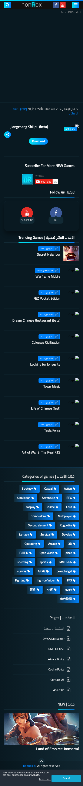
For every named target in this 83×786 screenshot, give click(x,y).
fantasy (24, 534)
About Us (58, 690)
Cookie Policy (56, 669)
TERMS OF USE (54, 649)
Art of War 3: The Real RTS (41, 452)
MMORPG (65, 562)
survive (21, 571)
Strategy (27, 488)
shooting (22, 562)
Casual (48, 488)
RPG (69, 498)
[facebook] (56, 5)
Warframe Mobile (48, 276)
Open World (47, 553)
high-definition (46, 580)
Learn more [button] (45, 779)
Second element (38, 525)
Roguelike (66, 525)
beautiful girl (64, 571)
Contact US (57, 679)
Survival (45, 534)
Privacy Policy (55, 659)
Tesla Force (52, 430)
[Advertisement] (41, 56)
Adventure (48, 498)
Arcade (52, 543)
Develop (67, 534)
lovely (68, 589)
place (69, 553)
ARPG (41, 571)
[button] (66, 778)
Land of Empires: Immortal (57, 748)
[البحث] (7, 5)
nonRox (28, 766)
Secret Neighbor (48, 254)
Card (69, 507)
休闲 (50, 589)
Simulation (23, 498)
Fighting (20, 580)
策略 (33, 589)
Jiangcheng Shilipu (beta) (29, 126)
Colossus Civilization (46, 342)
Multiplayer (65, 516)
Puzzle (51, 507)
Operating (30, 543)
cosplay (30, 507)
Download (38, 141)
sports (44, 562)
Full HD (23, 553)
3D (70, 543)
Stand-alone (38, 516)
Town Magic (51, 386)
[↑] (41, 761)
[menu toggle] (75, 5)
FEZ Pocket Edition (46, 298)
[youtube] (63, 5)
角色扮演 (66, 599)
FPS (69, 580)
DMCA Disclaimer (53, 638)
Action (68, 488)
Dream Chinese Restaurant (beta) (36, 320)
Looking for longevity (45, 364)
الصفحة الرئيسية (54, 628)
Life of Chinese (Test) (45, 408)
